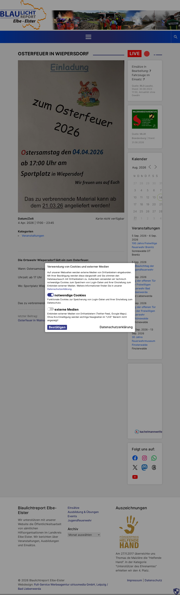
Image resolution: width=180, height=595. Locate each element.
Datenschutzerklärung (59, 289)
